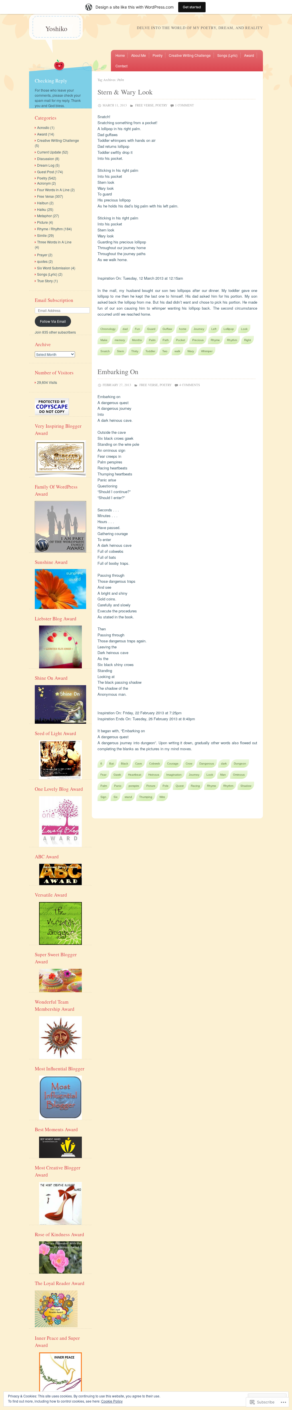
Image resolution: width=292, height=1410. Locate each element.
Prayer (42, 254)
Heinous (153, 774)
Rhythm (232, 340)
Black (124, 763)
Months (137, 340)
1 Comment (184, 105)
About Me (138, 55)
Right (247, 340)
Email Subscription (54, 300)
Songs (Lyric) (227, 55)
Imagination (174, 774)
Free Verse (144, 105)
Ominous (239, 774)
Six (115, 796)
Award (249, 55)
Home (120, 55)
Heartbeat (134, 774)
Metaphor (44, 215)
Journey (199, 328)
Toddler (150, 351)
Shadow (245, 785)
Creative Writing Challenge (190, 55)
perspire (134, 785)
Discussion (45, 158)
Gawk (117, 774)
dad (125, 328)
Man (223, 774)
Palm (152, 340)
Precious (198, 340)
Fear (103, 774)
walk (177, 351)
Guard (151, 328)
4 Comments (189, 385)
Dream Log (45, 165)
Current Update (49, 152)
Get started (192, 7)
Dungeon (240, 763)
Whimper (206, 351)
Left (213, 328)
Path (166, 340)
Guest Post (45, 171)
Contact (121, 65)
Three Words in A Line (54, 241)
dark (224, 763)
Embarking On (118, 371)
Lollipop (229, 328)
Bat (111, 763)
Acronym (44, 183)
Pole (166, 785)
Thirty (134, 351)
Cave (138, 763)
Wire (162, 796)
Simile (42, 235)
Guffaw (167, 328)
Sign (103, 796)
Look (244, 328)
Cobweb (154, 763)
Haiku (41, 209)
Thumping (145, 796)
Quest (180, 785)
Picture (150, 785)
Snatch (105, 351)
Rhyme (215, 340)
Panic (117, 785)
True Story (45, 280)
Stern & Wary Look (125, 91)
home (182, 328)
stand (128, 796)
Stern (120, 351)
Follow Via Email (53, 321)
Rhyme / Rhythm (50, 228)
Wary (190, 351)
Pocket (180, 340)
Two (164, 351)
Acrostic (43, 127)
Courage (173, 763)
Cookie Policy (112, 1401)
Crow (189, 763)
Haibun (42, 202)
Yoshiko (56, 28)
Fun (137, 328)
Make (104, 340)
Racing (195, 785)
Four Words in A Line (53, 189)
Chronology (107, 328)
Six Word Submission (53, 267)
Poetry (158, 55)
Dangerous (206, 763)
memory (120, 340)
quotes (42, 261)
